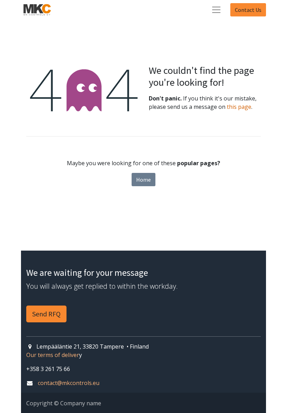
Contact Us (248, 9)
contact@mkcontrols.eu (68, 383)
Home (143, 179)
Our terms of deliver (52, 355)
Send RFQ (46, 313)
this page (239, 107)
